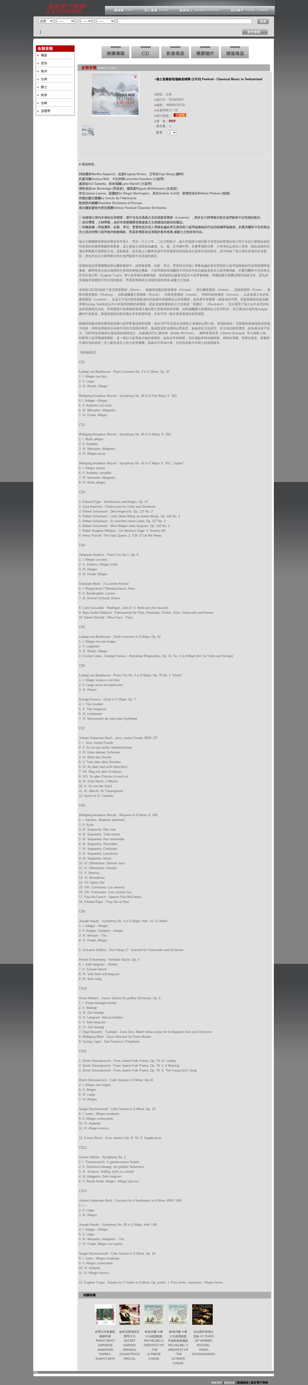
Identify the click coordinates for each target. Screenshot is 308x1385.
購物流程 (229, 1382)
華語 (44, 55)
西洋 (44, 63)
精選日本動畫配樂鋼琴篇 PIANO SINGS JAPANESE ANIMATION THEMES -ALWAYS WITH (105, 1345)
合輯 (44, 103)
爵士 (44, 87)
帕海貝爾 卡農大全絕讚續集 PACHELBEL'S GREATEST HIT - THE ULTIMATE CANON (154, 1345)
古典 (44, 79)
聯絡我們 (217, 1382)
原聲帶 (45, 111)
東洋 (44, 71)
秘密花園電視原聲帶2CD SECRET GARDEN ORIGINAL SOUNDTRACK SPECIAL (129, 1345)
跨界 (44, 95)
